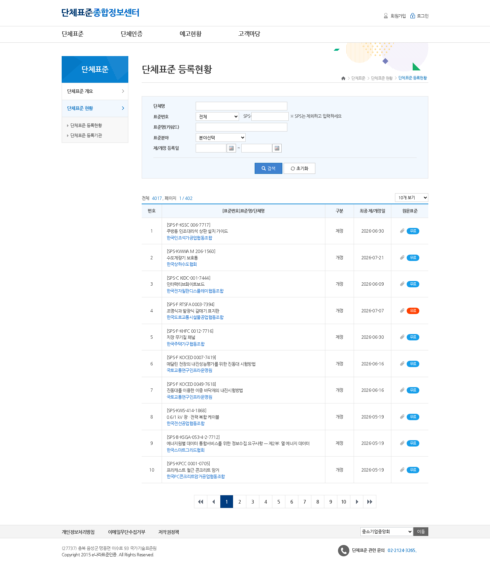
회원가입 (398, 15)
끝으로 (369, 501)
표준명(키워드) (166, 126)
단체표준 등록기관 (86, 135)
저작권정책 (168, 532)
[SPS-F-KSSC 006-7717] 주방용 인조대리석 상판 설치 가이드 (197, 231)
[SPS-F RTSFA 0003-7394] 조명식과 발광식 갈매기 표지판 (195, 311)
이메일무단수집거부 (126, 532)
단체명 (159, 105)
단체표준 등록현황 (86, 125)
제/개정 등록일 (166, 148)
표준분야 (160, 137)
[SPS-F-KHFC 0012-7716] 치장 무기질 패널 (190, 337)
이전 (213, 501)
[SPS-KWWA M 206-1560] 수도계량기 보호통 (191, 258)
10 (343, 501)
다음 (356, 501)
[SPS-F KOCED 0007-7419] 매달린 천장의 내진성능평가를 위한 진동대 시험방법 (211, 364)
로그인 (422, 15)
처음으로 (200, 501)
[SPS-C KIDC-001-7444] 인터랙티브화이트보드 (195, 284)
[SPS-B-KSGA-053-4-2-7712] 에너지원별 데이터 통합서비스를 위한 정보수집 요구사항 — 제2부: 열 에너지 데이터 (238, 443)
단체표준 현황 (80, 108)
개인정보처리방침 (78, 532)
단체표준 (358, 78)
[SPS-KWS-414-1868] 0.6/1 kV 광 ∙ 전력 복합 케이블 (193, 417)
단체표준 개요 (80, 91)
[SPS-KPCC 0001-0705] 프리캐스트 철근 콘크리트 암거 (196, 470)
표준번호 (160, 116)
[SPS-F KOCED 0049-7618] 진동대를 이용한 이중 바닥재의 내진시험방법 (205, 390)
